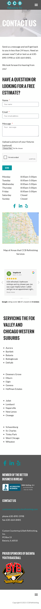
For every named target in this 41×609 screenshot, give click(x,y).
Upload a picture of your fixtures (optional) (18, 143)
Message (6, 123)
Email (5, 112)
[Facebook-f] (15, 206)
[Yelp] (27, 206)
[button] (36, 4)
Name (5, 100)
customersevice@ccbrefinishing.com (20, 509)
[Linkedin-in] (21, 206)
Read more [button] (11, 292)
